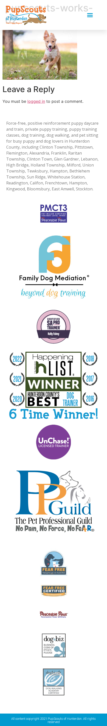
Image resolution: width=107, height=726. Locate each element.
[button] (90, 15)
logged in (36, 101)
